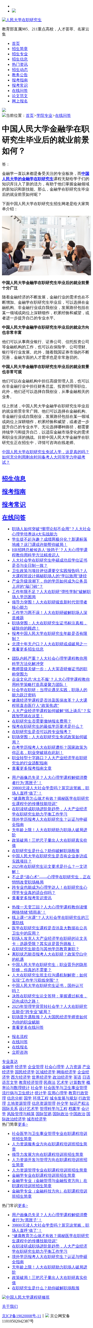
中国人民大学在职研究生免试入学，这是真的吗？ (45, 452)
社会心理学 (54, 1067)
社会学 (37, 1088)
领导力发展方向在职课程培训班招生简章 (47, 1154)
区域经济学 (46, 1072)
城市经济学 (37, 1119)
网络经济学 (66, 1072)
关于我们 (10, 1306)
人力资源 (73, 1067)
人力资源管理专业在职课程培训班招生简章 (49, 1170)
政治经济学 (62, 1077)
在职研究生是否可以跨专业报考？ (41, 732)
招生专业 (20, 54)
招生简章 (20, 49)
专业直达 (10, 1061)
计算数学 (77, 1082)
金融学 (8, 1067)
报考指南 (20, 80)
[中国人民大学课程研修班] (26, 1297)
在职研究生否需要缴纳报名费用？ (41, 721)
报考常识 (20, 85)
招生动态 (20, 70)
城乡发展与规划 (63, 1098)
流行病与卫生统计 (18, 1093)
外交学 (62, 1103)
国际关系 (10, 1109)
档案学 (74, 1109)
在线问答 (20, 90)
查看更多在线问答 (28, 1027)
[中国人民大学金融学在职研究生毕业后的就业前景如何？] (46, 274)
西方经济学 (21, 1077)
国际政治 (60, 1114)
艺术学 (62, 1082)
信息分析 (15, 1098)
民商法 (50, 1082)
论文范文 (20, 96)
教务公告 (20, 75)
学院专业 (44, 115)
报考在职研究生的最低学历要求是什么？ (47, 726)
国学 (28, 1098)
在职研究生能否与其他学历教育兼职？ (45, 949)
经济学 (21, 1067)
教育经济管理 (31, 1082)
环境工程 (41, 1098)
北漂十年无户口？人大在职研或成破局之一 (49, 644)
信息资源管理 (44, 1103)
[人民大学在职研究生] (22, 20)
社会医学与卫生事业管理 (65, 1088)
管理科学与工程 (53, 1109)
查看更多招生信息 (28, 649)
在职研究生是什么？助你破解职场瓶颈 (45, 851)
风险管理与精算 (21, 1114)
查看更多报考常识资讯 (32, 898)
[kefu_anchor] (20, 1052)
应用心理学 (57, 1093)
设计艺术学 (29, 1109)
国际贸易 (44, 1114)
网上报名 (20, 101)
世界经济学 (42, 1077)
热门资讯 (20, 64)
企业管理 (36, 1067)
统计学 (41, 1093)
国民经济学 (25, 1072)
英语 (77, 1077)
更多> (23, 1124)
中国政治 (77, 1114)
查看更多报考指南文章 (32, 768)
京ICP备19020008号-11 (21, 1316)
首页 (16, 43)
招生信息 (20, 59)
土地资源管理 (19, 1103)
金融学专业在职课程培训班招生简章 (43, 1175)
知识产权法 (79, 1103)
